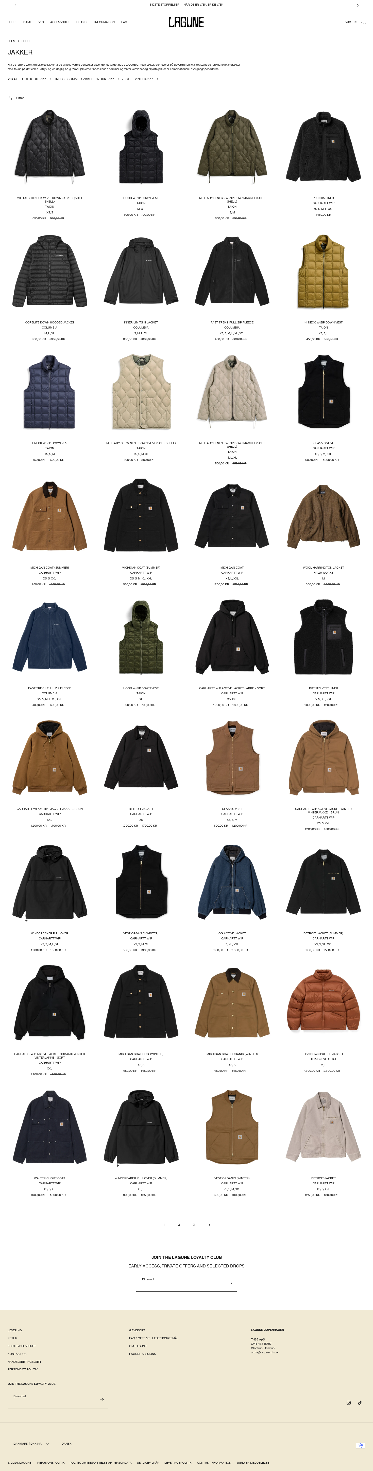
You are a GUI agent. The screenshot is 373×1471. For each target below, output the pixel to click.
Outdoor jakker (36, 79)
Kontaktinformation (214, 1462)
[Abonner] (230, 1283)
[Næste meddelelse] (357, 5)
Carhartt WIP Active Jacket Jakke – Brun (50, 809)
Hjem (11, 41)
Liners (59, 79)
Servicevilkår (148, 1462)
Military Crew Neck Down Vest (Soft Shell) (141, 443)
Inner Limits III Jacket (141, 322)
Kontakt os (17, 1354)
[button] (12, 22)
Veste (127, 79)
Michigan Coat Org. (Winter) (140, 1054)
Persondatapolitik (23, 1369)
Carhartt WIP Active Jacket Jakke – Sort (232, 688)
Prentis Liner (323, 198)
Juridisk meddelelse (252, 1462)
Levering (15, 1330)
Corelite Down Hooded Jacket (49, 322)
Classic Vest (323, 443)
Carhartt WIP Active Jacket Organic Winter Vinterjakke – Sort (49, 1055)
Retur (12, 1338)
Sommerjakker (80, 79)
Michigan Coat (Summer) (49, 567)
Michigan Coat (232, 567)
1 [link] (163, 1224)
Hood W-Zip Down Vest (141, 198)
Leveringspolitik (178, 1462)
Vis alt (13, 79)
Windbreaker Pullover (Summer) (140, 1178)
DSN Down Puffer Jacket (323, 1054)
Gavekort (137, 1330)
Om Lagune (138, 1346)
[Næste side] (209, 1225)
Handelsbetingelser (24, 1362)
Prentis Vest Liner (323, 688)
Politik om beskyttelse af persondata (101, 1462)
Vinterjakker (146, 79)
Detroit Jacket (141, 809)
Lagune (25, 1462)
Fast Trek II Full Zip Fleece (232, 322)
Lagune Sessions (142, 1354)
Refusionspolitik (51, 1462)
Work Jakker (107, 79)
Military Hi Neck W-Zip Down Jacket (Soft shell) (49, 200)
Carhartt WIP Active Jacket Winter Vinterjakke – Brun (323, 810)
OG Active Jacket (232, 933)
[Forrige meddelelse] (15, 5)
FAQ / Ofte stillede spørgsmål (154, 1338)
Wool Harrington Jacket (323, 567)
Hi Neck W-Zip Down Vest (323, 322)
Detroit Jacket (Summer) (323, 933)
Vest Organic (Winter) (141, 933)
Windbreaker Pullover (49, 933)
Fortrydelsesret (22, 1346)
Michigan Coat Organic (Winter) (232, 1054)
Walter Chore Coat (49, 1178)
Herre (26, 41)
